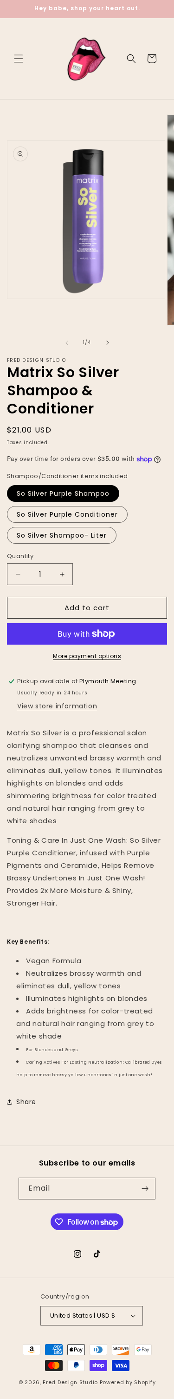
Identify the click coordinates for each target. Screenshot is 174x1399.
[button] (18, 58)
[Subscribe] (145, 1188)
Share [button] (26, 1101)
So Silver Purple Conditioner (67, 514)
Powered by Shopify (128, 1382)
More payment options (87, 656)
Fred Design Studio (70, 1382)
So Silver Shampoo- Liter (62, 535)
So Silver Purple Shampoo (63, 493)
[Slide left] (67, 343)
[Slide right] (107, 343)
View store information (57, 706)
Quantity (20, 556)
